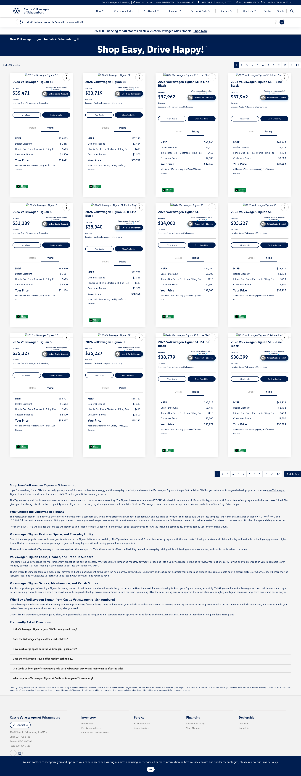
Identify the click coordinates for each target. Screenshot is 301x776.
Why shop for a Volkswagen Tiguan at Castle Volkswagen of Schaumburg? (53, 678)
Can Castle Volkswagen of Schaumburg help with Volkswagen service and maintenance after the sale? (68, 668)
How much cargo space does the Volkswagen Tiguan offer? (45, 648)
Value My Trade (193, 728)
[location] (198, 2)
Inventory (88, 717)
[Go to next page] (291, 65)
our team (67, 575)
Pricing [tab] (50, 127)
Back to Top (292, 474)
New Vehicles (87, 723)
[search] (291, 11)
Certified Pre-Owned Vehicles (95, 732)
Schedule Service (142, 723)
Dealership (246, 717)
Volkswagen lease (178, 561)
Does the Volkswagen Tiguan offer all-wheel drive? (40, 639)
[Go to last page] (297, 65)
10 (285, 65)
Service (139, 717)
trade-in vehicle (259, 561)
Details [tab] (32, 127)
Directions (243, 723)
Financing (193, 717)
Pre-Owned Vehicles (90, 728)
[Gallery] (150, 49)
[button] (66, 77)
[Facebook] (13, 753)
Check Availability (56, 115)
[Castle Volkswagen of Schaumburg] (37, 10)
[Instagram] (19, 753)
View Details (26, 115)
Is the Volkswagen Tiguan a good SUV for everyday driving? (45, 629)
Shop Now (200, 31)
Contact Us (22, 724)
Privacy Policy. (269, 762)
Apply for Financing (195, 723)
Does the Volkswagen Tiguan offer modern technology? (43, 658)
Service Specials (141, 728)
